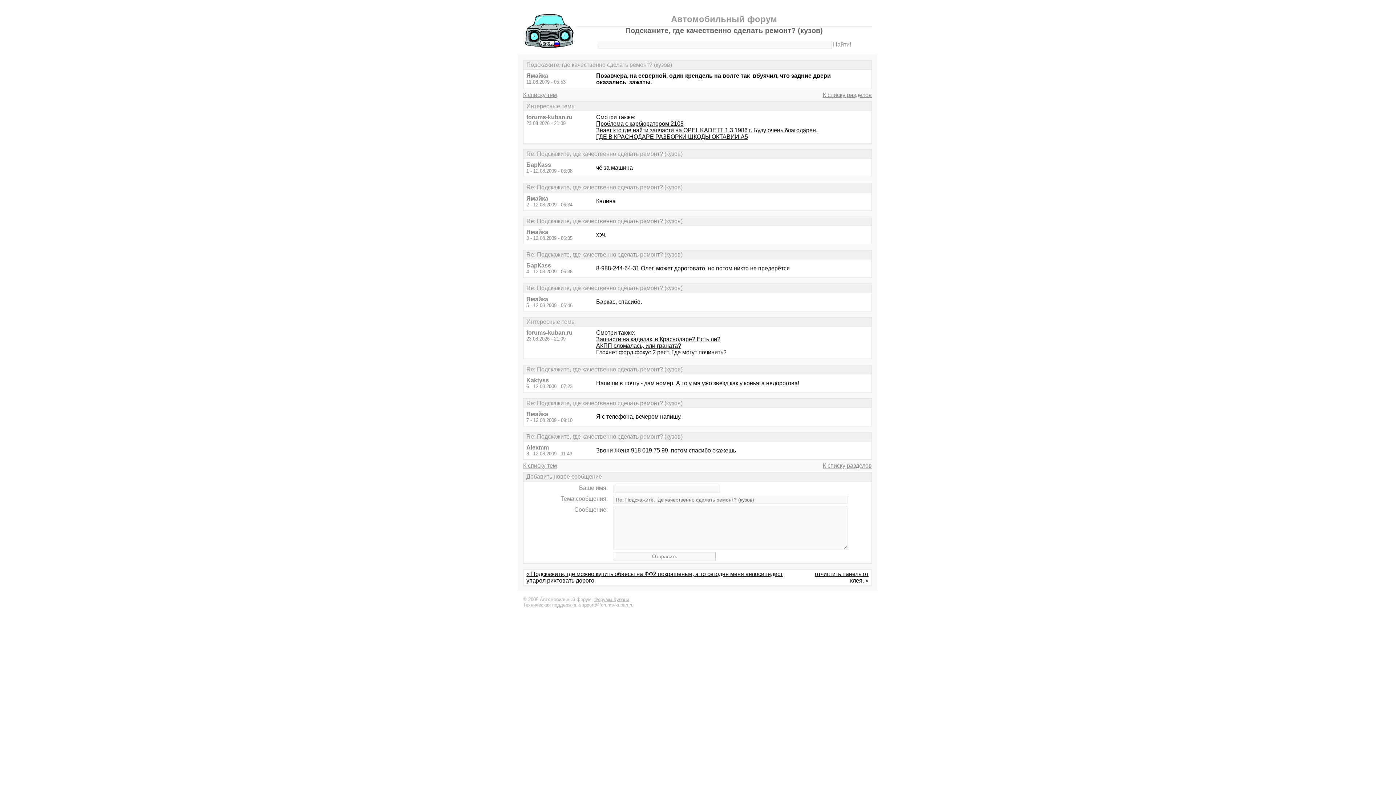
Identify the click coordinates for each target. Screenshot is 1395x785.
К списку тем (540, 95)
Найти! (842, 44)
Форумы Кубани (611, 599)
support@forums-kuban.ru (606, 605)
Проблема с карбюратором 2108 (640, 124)
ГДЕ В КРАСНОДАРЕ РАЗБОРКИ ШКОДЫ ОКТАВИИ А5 (672, 137)
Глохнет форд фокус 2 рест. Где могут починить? (661, 352)
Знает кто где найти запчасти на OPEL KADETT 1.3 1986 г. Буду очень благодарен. (706, 130)
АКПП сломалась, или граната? (638, 346)
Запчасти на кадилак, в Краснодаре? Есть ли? (658, 339)
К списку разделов (847, 95)
